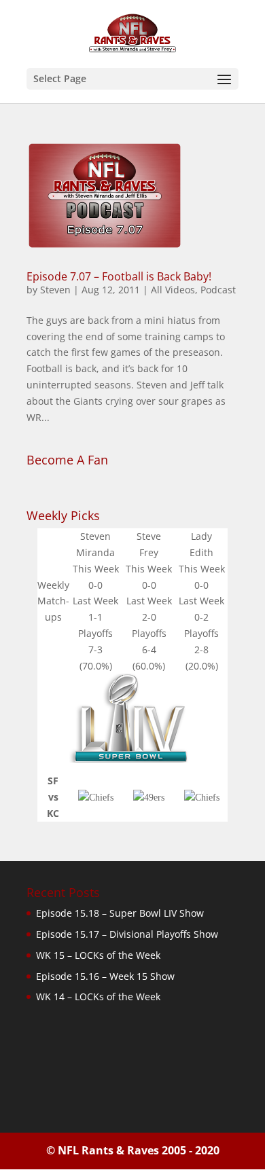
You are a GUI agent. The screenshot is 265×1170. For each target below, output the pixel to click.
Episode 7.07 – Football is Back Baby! (118, 276)
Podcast (218, 289)
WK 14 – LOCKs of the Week (98, 996)
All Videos (173, 289)
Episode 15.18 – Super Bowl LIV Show (120, 913)
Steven (55, 289)
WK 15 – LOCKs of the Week (98, 955)
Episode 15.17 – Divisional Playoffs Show (127, 934)
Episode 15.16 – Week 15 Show (105, 976)
